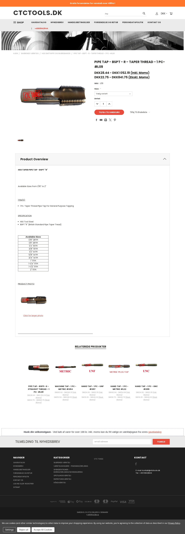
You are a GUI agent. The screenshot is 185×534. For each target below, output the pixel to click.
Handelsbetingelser (79, 22)
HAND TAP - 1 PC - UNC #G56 (146, 388)
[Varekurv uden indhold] (171, 13)
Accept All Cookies (43, 529)
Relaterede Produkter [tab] (90, 347)
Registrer (29, 484)
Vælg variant (38, 370)
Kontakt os (154, 22)
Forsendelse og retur (106, 22)
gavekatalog (154, 432)
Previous (178, 525)
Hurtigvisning (38, 365)
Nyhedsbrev (57, 22)
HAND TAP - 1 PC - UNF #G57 (92, 388)
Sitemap (16, 487)
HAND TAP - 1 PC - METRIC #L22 (119, 388)
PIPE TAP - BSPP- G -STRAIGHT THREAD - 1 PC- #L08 (38, 389)
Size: (97, 89)
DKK (163, 13)
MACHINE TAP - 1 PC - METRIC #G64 (65, 388)
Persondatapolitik (132, 22)
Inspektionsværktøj (62, 479)
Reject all (23, 529)
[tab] (92, 159)
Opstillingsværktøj (62, 475)
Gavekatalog (38, 22)
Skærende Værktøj (62, 462)
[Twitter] (110, 120)
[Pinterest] (114, 120)
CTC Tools (98, 459)
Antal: (97, 98)
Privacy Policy (174, 523)
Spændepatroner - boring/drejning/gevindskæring (68, 470)
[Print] (105, 120)
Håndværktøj (60, 482)
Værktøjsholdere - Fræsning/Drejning (71, 466)
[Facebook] (96, 120)
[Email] (101, 120)
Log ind (16, 484)
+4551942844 (41, 28)
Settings (9, 529)
